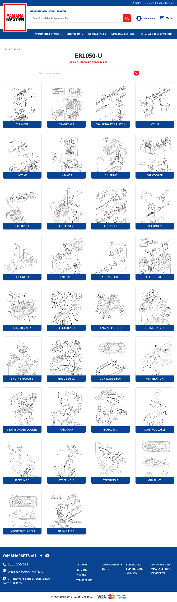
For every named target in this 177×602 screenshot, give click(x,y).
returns (81, 569)
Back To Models (13, 49)
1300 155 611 (18, 564)
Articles (137, 3)
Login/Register (165, 3)
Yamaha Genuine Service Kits (156, 34)
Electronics (74, 34)
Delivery (149, 3)
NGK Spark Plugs (97, 34)
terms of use (84, 580)
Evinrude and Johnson (123, 34)
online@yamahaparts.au (25, 571)
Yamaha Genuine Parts (47, 34)
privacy (81, 575)
